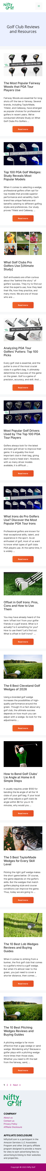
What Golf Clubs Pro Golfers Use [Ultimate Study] (19, 266)
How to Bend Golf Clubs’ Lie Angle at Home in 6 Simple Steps (21, 777)
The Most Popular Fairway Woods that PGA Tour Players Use (22, 86)
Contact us (9, 1121)
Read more (23, 129)
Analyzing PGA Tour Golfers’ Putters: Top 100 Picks (21, 351)
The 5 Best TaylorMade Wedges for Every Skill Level (20, 861)
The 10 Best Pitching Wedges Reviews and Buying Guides (19, 1031)
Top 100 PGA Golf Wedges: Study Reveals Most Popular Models (22, 175)
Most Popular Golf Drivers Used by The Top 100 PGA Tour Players (22, 434)
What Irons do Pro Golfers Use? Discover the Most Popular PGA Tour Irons (21, 520)
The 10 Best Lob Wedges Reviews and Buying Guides (21, 947)
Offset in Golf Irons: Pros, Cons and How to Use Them (21, 605)
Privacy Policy (10, 1124)
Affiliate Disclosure (13, 1127)
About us (8, 1117)
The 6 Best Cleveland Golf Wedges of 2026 (22, 687)
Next (17, 1085)
